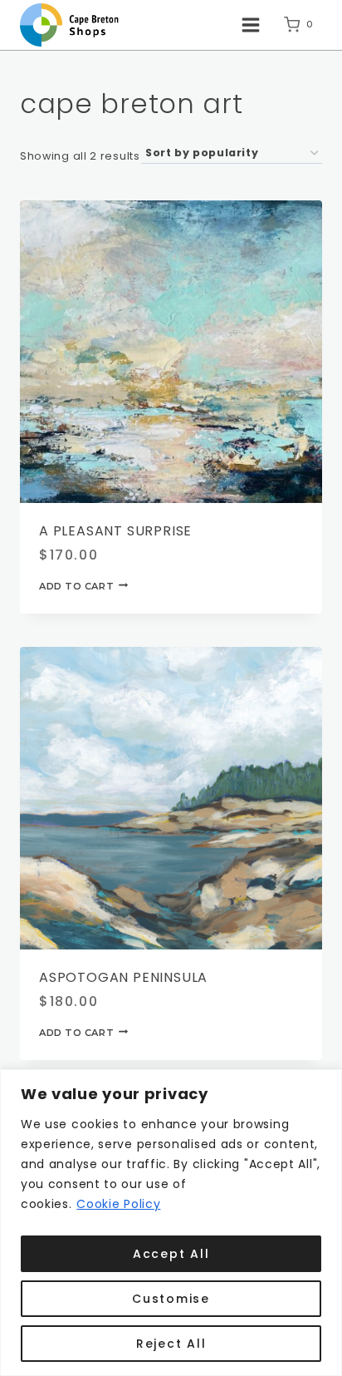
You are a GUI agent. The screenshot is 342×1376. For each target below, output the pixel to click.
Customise (171, 1298)
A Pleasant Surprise (115, 530)
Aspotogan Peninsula (123, 977)
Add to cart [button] (76, 585)
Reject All (171, 1343)
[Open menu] (250, 24)
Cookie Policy (118, 1204)
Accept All (171, 1253)
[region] (171, 1222)
